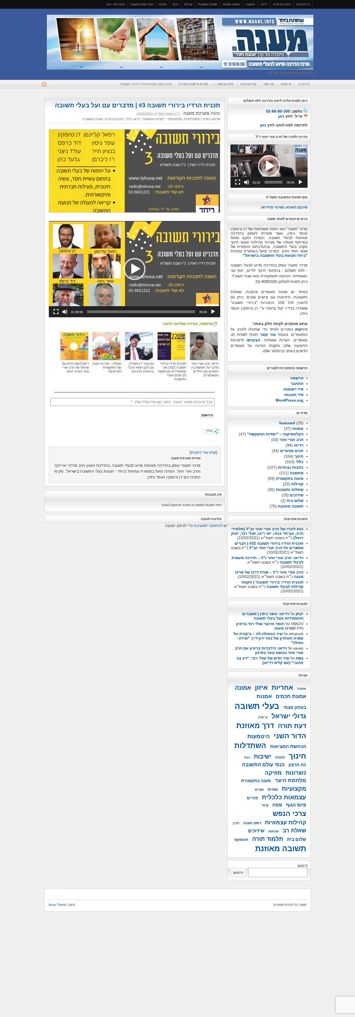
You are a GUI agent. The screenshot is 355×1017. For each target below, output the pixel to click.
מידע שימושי (227, 84)
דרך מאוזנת (255, 725)
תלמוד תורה (267, 839)
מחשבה (250, 4)
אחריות (282, 687)
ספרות (273, 790)
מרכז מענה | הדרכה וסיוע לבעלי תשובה (180, 42)
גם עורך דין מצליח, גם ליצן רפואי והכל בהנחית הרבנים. (141, 367)
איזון (261, 687)
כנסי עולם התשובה (142, 4)
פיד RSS (44, 84)
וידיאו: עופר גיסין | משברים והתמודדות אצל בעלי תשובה (272, 616)
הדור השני (290, 736)
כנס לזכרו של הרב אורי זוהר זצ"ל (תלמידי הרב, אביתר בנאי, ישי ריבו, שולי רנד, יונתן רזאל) (267, 533)
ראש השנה (252, 823)
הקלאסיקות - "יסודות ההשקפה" (162, 119)
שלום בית (295, 500)
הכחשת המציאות (288, 746)
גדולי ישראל (289, 716)
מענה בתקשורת (93, 119)
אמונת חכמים (291, 696)
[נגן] (213, 312)
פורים (252, 797)
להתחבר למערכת (208, 525)
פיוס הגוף (296, 805)
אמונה (243, 687)
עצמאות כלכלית (284, 797)
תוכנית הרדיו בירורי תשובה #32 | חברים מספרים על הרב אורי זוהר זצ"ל (269, 545)
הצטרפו (253, 340)
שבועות (273, 831)
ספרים (259, 789)
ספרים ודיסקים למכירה (193, 84)
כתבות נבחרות (282, 4)
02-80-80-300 (278, 111)
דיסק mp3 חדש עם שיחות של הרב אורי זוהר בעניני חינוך (75, 367)
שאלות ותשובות (207, 4)
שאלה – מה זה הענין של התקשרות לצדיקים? (106, 367)
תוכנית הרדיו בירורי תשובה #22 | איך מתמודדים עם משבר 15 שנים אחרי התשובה (172, 371)
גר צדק (263, 717)
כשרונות (296, 773)
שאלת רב (294, 830)
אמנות (162, 4)
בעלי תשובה (257, 706)
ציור (265, 805)
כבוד (247, 757)
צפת (299, 658)
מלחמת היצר (290, 780)
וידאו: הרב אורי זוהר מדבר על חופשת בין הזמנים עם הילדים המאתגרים (205, 369)
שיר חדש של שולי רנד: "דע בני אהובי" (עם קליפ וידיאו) (269, 660)
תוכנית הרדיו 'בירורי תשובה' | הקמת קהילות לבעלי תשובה (272, 584)
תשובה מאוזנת (231, 4)
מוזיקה (273, 773)
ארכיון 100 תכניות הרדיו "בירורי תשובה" (145, 84)
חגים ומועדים (291, 450)
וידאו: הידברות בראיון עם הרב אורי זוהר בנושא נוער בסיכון (269, 650)
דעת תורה (292, 725)
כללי (129, 119)
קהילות (188, 4)
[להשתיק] (65, 312)
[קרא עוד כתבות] (203, 452)
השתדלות (250, 745)
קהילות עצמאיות (285, 822)
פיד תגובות (293, 394)
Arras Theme (57, 904)
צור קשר (268, 84)
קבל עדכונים (248, 84)
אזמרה (301, 688)
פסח (277, 805)
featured (192, 119)
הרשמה (296, 378)
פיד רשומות (293, 389)
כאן (281, 116)
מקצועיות (294, 788)
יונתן (299, 614)
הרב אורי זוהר (291, 439)
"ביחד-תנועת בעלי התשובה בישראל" (275, 255)
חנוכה (280, 757)
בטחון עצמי (294, 707)
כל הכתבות (303, 4)
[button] (134, 269)
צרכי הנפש (289, 813)
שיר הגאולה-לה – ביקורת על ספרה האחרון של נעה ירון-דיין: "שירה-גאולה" (268, 638)
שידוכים (296, 495)
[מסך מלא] (56, 312)
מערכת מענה (196, 113)
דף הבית (304, 84)
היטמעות (258, 736)
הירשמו (301, 329)
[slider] (141, 311)
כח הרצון (297, 764)
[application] (134, 269)
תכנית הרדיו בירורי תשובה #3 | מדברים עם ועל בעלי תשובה (137, 105)
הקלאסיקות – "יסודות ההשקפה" (275, 434)
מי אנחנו (286, 84)
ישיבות (262, 756)
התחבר (297, 383)
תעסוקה (241, 839)
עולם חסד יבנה (115, 4)
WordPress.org (289, 400)
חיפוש (303, 865)
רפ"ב (235, 823)
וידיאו (264, 4)
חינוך (175, 4)
